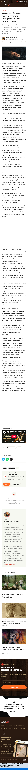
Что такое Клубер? (6, 737)
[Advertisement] (14, 233)
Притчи (4, 10)
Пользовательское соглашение (9, 741)
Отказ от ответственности (8, 746)
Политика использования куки (8, 751)
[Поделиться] (24, 42)
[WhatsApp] (7, 459)
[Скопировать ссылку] (11, 459)
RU (4, 1)
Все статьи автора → (9, 564)
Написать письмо (5, 739)
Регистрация (15, 484)
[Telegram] (3, 459)
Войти (6, 484)
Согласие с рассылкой (6, 744)
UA (1, 1)
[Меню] (1, 4)
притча (19, 447)
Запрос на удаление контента (8, 753)
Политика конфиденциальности (9, 748)
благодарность (11, 447)
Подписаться (14, 687)
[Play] (17, 1)
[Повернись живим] (24, 760)
